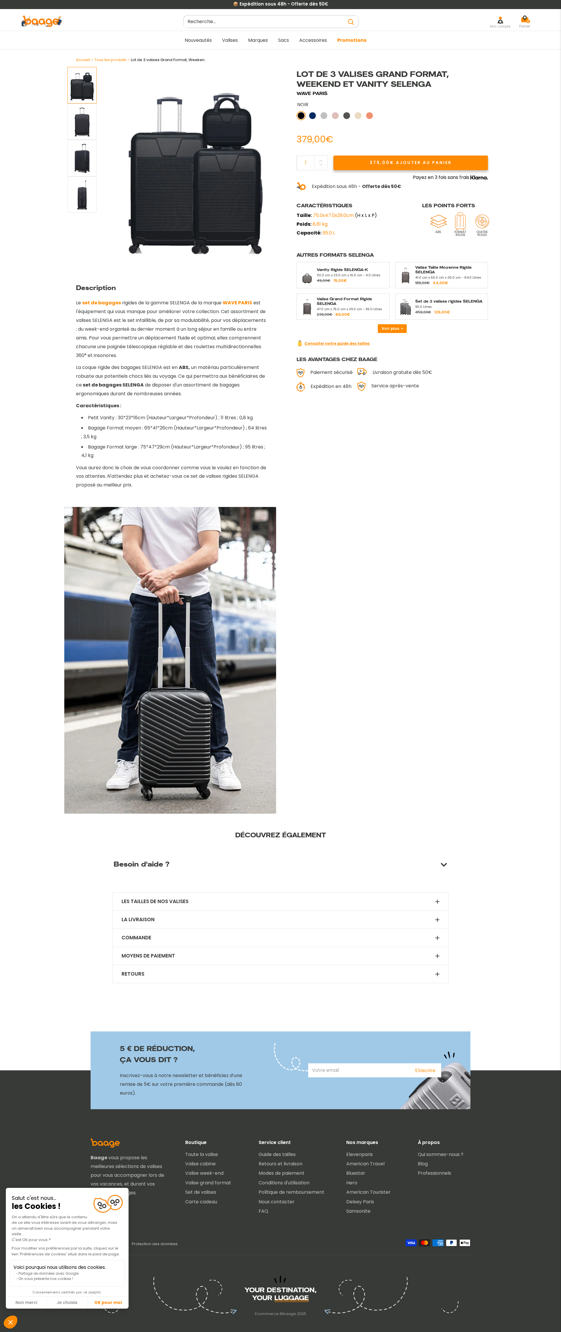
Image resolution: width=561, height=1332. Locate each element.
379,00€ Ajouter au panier (411, 162)
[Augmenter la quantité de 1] (320, 161)
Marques (258, 40)
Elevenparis (359, 1154)
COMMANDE (136, 938)
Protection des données (155, 1244)
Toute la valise (201, 1154)
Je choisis (67, 1302)
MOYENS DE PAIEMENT (148, 956)
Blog (423, 1163)
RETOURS (133, 974)
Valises (230, 40)
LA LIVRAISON (138, 920)
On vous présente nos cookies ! (45, 1278)
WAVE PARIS (312, 93)
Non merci (26, 1302)
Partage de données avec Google (48, 1273)
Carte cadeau (201, 1201)
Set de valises (200, 1192)
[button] (11, 1322)
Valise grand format (208, 1182)
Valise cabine (200, 1163)
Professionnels (434, 1173)
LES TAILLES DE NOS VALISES (155, 901)
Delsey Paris (360, 1201)
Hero (351, 1182)
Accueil (83, 60)
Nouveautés (198, 40)
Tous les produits (110, 60)
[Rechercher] (351, 22)
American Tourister (368, 1192)
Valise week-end (204, 1173)
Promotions (351, 40)
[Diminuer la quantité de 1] (320, 164)
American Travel (365, 1163)
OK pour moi (108, 1302)
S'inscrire (425, 1070)
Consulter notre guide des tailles (337, 343)
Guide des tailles (277, 1154)
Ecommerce (267, 1314)
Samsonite (358, 1211)
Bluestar (355, 1173)
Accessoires (313, 40)
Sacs (283, 40)
